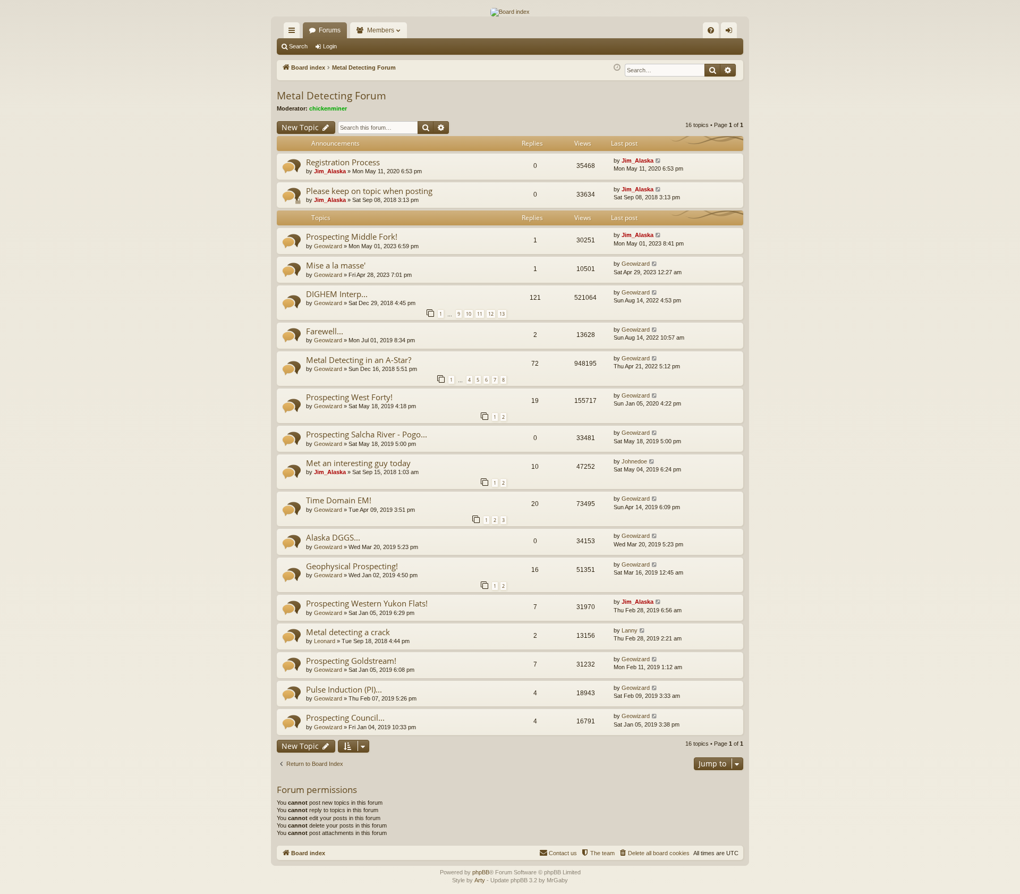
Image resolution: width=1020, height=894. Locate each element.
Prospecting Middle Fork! (351, 236)
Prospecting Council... (345, 717)
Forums (330, 30)
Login (330, 46)
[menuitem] (711, 30)
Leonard (324, 641)
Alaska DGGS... (333, 537)
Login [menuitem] (731, 32)
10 (468, 313)
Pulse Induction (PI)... (344, 689)
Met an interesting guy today (358, 463)
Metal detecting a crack (348, 632)
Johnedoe (634, 461)
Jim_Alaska (330, 171)
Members (380, 30)
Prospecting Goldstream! (351, 660)
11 (479, 313)
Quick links (294, 32)
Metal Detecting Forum (331, 96)
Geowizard (328, 246)
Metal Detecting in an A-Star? (358, 360)
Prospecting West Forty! (349, 397)
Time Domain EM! (338, 500)
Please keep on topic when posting (369, 190)
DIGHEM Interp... (337, 294)
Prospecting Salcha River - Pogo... (366, 434)
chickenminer (328, 108)
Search (298, 46)
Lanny (630, 630)
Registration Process (343, 162)
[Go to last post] (658, 161)
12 (491, 313)
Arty (479, 880)
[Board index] (510, 12)
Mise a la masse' (336, 265)
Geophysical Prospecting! (352, 566)
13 (502, 313)
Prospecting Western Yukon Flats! (367, 603)
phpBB (480, 872)
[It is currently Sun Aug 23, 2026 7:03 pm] (617, 68)
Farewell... (324, 331)
